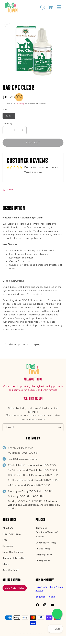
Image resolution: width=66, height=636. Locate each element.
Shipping (20, 104)
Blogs (5, 564)
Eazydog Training (45, 597)
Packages (8, 546)
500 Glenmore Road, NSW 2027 (33, 480)
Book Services (14, 588)
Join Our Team (11, 570)
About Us (8, 528)
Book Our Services (13, 552)
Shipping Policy (44, 555)
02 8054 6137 (24, 448)
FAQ (5, 540)
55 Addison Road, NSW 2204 (32, 470)
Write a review (33, 172)
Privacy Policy (43, 561)
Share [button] (9, 190)
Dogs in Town (27, 633)
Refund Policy (43, 549)
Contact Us (33, 438)
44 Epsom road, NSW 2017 (29, 485)
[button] (59, 7)
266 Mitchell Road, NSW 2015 (32, 465)
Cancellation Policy (46, 543)
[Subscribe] (59, 427)
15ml (10, 117)
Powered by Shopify (45, 633)
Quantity (7, 123)
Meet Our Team (12, 534)
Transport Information (14, 558)
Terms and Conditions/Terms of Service (46, 532)
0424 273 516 (30, 453)
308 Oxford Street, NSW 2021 (33, 475)
